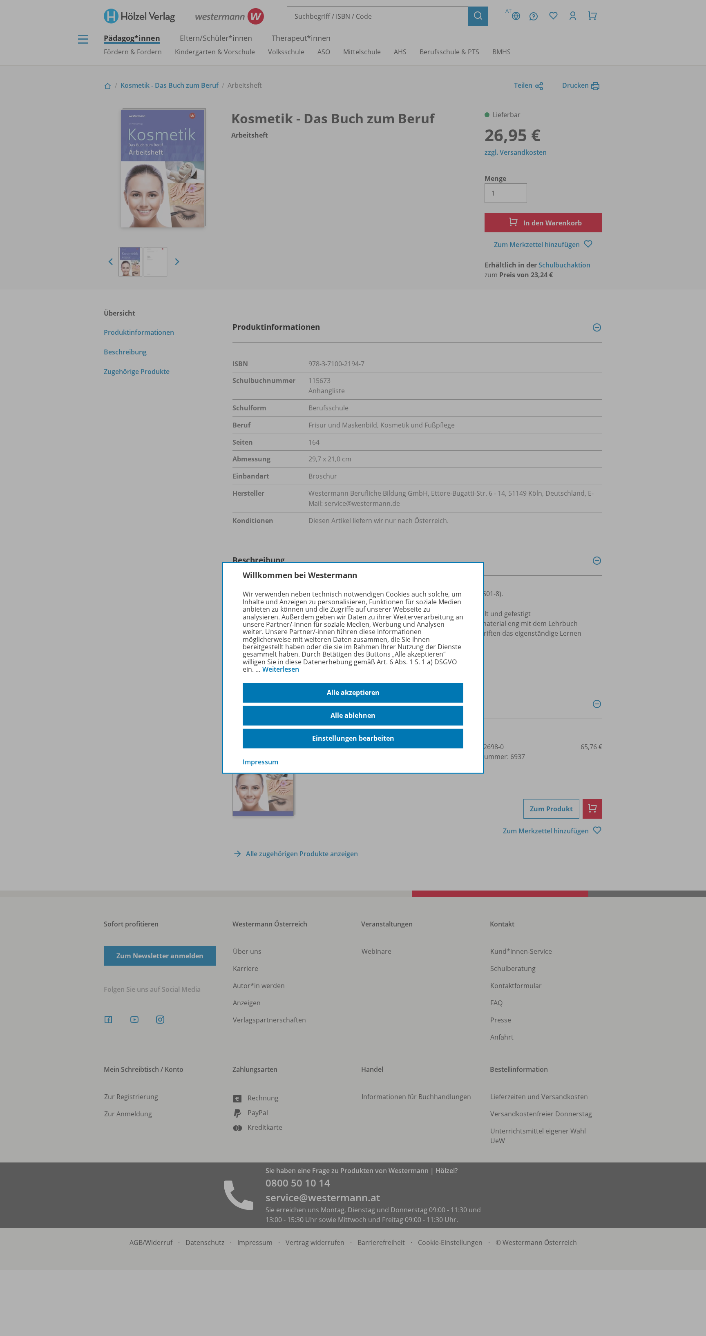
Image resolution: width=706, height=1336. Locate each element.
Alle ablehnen (353, 715)
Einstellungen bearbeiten (353, 738)
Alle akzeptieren (353, 692)
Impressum (260, 761)
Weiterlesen (280, 669)
